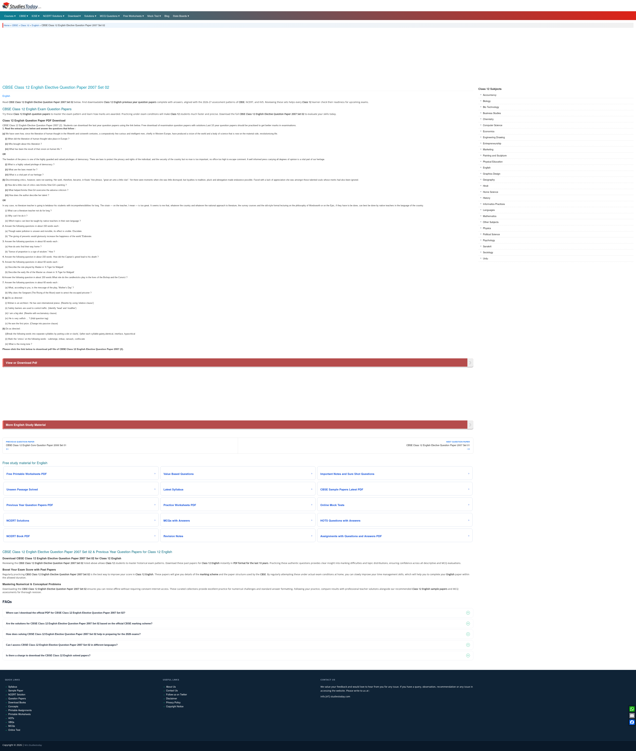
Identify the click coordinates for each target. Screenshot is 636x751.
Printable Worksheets (19, 714)
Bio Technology (491, 107)
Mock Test (153, 16)
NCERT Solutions (52, 16)
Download (73, 16)
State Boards (180, 16)
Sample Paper (15, 690)
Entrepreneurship (492, 143)
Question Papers (17, 698)
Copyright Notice (175, 706)
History (486, 197)
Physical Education (493, 161)
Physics (487, 228)
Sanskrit (487, 246)
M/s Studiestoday (33, 745)
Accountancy (489, 95)
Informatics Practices (494, 204)
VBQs (11, 722)
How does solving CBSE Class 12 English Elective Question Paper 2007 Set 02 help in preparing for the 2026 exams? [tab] (73, 634)
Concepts (13, 706)
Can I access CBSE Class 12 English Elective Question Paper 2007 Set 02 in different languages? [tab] (62, 644)
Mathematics (489, 216)
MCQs (11, 725)
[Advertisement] (101, 55)
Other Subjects (491, 222)
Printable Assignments (20, 710)
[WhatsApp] (632, 709)
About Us (171, 686)
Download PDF (465, 96)
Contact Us (172, 690)
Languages (489, 210)
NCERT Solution (16, 694)
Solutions (89, 16)
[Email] (632, 715)
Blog (166, 16)
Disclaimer (171, 698)
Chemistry (488, 119)
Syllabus (12, 686)
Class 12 (25, 25)
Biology (487, 101)
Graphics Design (491, 173)
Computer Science (492, 125)
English (35, 25)
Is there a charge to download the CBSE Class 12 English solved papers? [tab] (48, 655)
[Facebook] (632, 722)
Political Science (491, 234)
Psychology (489, 240)
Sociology (488, 252)
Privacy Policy (173, 702)
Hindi (485, 185)
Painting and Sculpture (495, 155)
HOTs (11, 718)
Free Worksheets (132, 16)
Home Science (490, 192)
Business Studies (492, 113)
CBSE (22, 16)
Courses (9, 16)
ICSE (34, 16)
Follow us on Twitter (176, 694)
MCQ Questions (109, 16)
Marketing (488, 149)
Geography (489, 179)
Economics (488, 131)
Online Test (14, 729)
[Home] (21, 5)
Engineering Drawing (494, 137)
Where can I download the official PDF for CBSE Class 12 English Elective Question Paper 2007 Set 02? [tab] (65, 612)
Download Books (17, 702)
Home (6, 25)
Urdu (485, 258)
